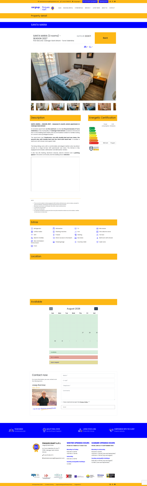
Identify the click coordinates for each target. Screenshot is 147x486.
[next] (96, 308)
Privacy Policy (84, 402)
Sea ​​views (80, 238)
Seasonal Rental (68, 8)
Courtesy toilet (81, 242)
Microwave (102, 228)
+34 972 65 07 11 (48, 455)
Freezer (57, 235)
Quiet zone (102, 242)
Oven (35, 246)
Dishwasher (59, 228)
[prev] (51, 308)
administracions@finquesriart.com (54, 458)
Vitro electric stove (105, 231)
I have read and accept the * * (76, 402)
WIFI (34, 235)
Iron (78, 231)
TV (78, 228)
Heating (79, 235)
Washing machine (60, 231)
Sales (59, 8)
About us (104, 8)
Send (64, 407)
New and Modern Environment (37, 242)
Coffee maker (37, 231)
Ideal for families (38, 238)
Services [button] (87, 8)
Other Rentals (79, 8)
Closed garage (59, 242)
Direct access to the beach (63, 238)
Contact (112, 8)
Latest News (96, 8)
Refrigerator (37, 228)
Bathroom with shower (106, 238)
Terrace (101, 235)
